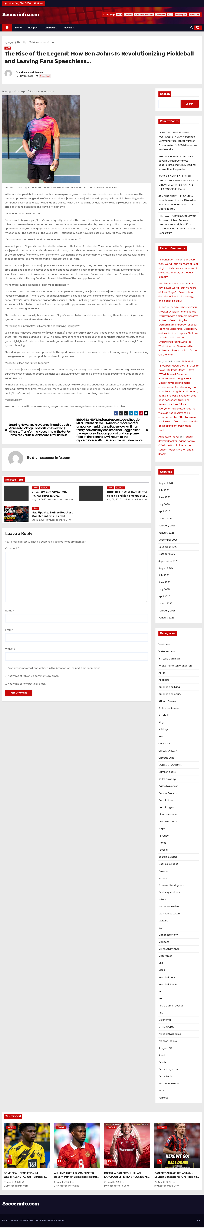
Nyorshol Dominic (168, 259)
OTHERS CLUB (166, 1027)
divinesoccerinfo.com (31, 72)
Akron (161, 673)
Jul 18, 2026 (38, 519)
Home (18, 27)
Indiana (162, 878)
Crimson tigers (167, 772)
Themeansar (59, 1220)
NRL (160, 1012)
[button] (191, 27)
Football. (128, 14)
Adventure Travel (168, 436)
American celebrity (169, 694)
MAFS (170, 14)
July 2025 (163, 575)
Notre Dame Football (170, 1005)
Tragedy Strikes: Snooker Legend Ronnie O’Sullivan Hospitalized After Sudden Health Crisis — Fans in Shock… (176, 445)
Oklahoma (164, 1020)
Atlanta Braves (167, 701)
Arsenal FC (69, 27)
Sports (162, 1055)
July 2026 (163, 490)
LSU (160, 928)
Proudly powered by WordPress (18, 1220)
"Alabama (164, 644)
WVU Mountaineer (169, 1083)
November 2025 (167, 547)
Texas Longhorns (168, 1069)
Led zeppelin (181, 14)
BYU (160, 736)
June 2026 (164, 497)
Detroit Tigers (166, 807)
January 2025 (166, 617)
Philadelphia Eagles (169, 1034)
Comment (12, 548)
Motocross (160, 14)
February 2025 (166, 610)
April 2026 (164, 511)
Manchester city (168, 935)
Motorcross (165, 956)
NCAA (161, 970)
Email (9, 630)
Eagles (162, 828)
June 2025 (164, 582)
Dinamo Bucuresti (168, 814)
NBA (160, 963)
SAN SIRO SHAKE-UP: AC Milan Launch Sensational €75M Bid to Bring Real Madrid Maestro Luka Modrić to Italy (175, 1179)
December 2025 (168, 540)
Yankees (163, 1097)
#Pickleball (45, 76)
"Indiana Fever (166, 651)
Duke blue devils (167, 821)
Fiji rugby (163, 835)
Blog (8, 48)
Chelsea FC (51, 27)
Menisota (163, 942)
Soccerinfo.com (20, 14)
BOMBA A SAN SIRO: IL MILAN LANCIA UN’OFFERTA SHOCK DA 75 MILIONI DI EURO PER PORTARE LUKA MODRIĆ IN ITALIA (126, 1179)
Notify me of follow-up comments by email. (33, 676)
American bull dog (169, 687)
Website (10, 649)
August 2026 (165, 483)
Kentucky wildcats (169, 892)
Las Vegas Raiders (168, 906)
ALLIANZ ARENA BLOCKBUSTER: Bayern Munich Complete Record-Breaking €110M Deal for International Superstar (76, 1179)
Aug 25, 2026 (114, 499)
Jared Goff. (194, 14)
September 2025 (168, 561)
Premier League (167, 1041)
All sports (164, 680)
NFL (160, 991)
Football (44, 488)
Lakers (162, 899)
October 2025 (166, 554)
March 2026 (165, 518)
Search (165, 94)
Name (9, 610)
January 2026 (166, 532)
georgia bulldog (167, 857)
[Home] (7, 27)
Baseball (163, 715)
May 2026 (164, 504)
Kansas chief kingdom (171, 885)
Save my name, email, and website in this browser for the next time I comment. (54, 668)
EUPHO (162, 307)
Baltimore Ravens (168, 708)
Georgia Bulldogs (168, 864)
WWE (161, 1090)
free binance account (171, 283)
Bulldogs (163, 729)
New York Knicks (167, 984)
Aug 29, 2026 (39, 499)
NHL (160, 998)
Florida (162, 842)
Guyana (163, 871)
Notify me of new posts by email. (27, 683)
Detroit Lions (165, 800)
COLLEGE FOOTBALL (169, 765)
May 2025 (164, 589)
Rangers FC (165, 1048)
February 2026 (166, 525)
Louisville (163, 920)
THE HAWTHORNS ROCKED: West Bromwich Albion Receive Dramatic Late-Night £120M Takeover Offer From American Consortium (177, 224)
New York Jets (166, 977)
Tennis (162, 1062)
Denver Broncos (167, 793)
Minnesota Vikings (168, 949)
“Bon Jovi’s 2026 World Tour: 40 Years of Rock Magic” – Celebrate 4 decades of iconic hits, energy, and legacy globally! (178, 268)
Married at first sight (144, 14)
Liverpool (33, 27)
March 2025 (165, 603)
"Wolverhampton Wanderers (175, 665)
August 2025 (165, 568)
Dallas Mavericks (168, 786)
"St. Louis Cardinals (169, 658)
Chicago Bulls (166, 757)
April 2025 (164, 596)
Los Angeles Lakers (169, 913)
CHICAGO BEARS (168, 750)
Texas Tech (165, 1076)
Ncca (119, 14)
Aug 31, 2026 (14, 1182)
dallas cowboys (167, 779)
